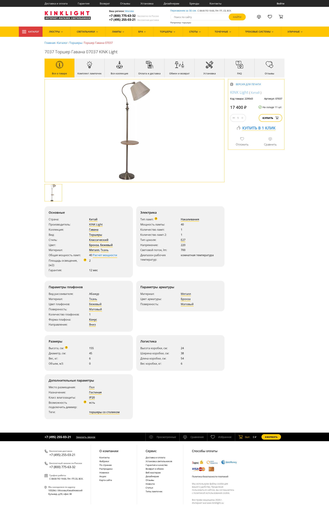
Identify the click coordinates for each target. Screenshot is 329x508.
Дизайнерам (171, 3)
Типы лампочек (154, 491)
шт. (247, 437)
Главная (50, 43)
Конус (93, 319)
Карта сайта (105, 480)
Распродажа (105, 468)
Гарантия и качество (157, 465)
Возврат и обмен (155, 468)
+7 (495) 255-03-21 (134, 20)
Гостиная (95, 392)
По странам (105, 465)
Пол (91, 387)
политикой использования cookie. (211, 492)
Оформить (271, 437)
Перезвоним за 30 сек (183, 10)
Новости (150, 483)
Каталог (33, 31)
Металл (94, 250)
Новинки (104, 472)
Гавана (93, 229)
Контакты (216, 3)
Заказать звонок (85, 437)
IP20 (92, 397)
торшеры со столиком (104, 412)
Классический (98, 240)
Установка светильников (159, 461)
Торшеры (75, 43)
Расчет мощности (105, 255)
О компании (108, 451)
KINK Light (96, 224)
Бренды (194, 3)
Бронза (94, 245)
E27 (183, 240)
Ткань (105, 250)
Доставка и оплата (56, 3)
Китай (93, 219)
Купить (268, 118)
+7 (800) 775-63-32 (134, 16)
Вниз (92, 324)
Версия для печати (248, 84)
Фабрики (104, 461)
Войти (280, 3)
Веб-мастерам (153, 472)
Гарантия (83, 3)
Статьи (149, 487)
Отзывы (125, 3)
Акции (102, 476)
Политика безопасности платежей (210, 476)
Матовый (95, 309)
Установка (147, 3)
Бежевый (106, 245)
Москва (129, 11)
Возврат (105, 3)
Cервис (151, 451)
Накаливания (190, 219)
